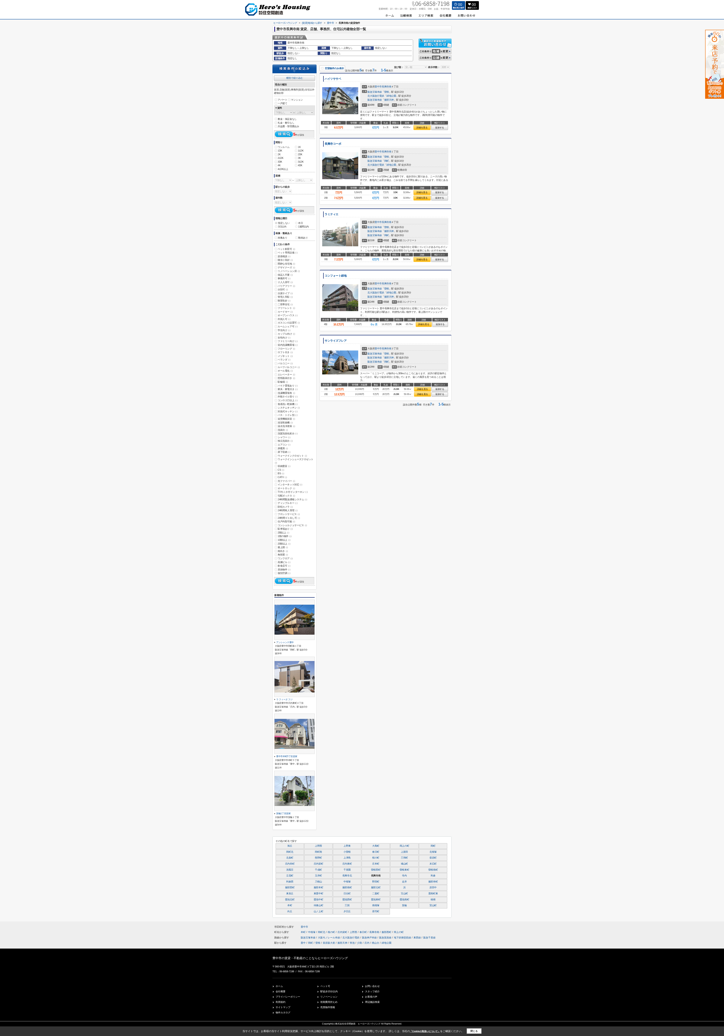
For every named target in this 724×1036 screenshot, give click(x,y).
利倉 (433, 875)
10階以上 (284, 540)
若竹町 (375, 911)
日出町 (347, 893)
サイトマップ (283, 1007)
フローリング (286, 348)
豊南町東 (433, 893)
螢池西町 (347, 899)
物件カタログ (283, 1012)
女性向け (284, 337)
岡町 (386, 160)
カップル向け (286, 333)
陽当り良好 (285, 260)
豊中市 (378, 86)
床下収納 (284, 452)
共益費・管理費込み (288, 126)
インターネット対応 (290, 484)
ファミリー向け (287, 341)
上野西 (318, 846)
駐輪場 (283, 381)
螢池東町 (376, 899)
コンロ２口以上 (287, 400)
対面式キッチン (287, 411)
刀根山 (318, 881)
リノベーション (328, 996)
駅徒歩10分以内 (329, 991)
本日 (300, 223)
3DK (280, 161)
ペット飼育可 (286, 249)
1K (299, 147)
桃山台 (375, 942)
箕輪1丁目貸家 (283, 813)
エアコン (284, 444)
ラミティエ (331, 214)
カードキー (285, 311)
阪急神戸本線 (369, 937)
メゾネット (285, 356)
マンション (297, 99)
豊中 (303, 942)
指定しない (284, 223)
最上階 (283, 547)
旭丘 (289, 846)
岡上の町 (404, 846)
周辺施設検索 (372, 1002)
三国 (347, 905)
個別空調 (284, 573)
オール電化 (285, 370)
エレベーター (286, 374)
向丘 (289, 911)
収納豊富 (284, 466)
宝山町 (404, 893)
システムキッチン (289, 407)
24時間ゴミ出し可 (289, 517)
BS (281, 473)
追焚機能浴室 (286, 418)
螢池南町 (404, 899)
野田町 (375, 881)
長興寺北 (347, 875)
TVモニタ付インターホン (293, 491)
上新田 (404, 852)
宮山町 (433, 905)
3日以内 (282, 226)
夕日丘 (347, 911)
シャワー (284, 437)
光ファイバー (286, 481)
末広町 (433, 863)
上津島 (347, 857)
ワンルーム (284, 147)
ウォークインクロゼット (292, 455)
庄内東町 (347, 863)
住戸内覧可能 (286, 521)
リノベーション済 (289, 271)
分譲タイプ (285, 293)
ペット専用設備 (287, 252)
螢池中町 (318, 899)
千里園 (347, 869)
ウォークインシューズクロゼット (294, 461)
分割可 (283, 289)
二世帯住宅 (285, 304)
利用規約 (280, 1002)
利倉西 (289, 881)
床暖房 (283, 448)
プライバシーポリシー (288, 996)
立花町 (289, 875)
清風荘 (289, 869)
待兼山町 (318, 905)
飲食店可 (284, 565)
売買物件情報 (327, 1007)
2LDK (280, 158)
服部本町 (318, 887)
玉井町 (318, 875)
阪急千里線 (429, 937)
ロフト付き (285, 352)
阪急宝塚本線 (374, 91)
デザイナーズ (286, 267)
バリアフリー (286, 286)
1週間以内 (303, 226)
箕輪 (404, 905)
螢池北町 (290, 899)
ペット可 (325, 986)
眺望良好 (284, 300)
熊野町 (318, 857)
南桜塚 (375, 905)
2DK (300, 154)
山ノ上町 (318, 911)
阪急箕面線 (385, 937)
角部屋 (283, 554)
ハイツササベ (333, 78)
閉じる (474, 1031)
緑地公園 (391, 95)
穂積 (433, 899)
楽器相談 (284, 256)
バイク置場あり (287, 385)
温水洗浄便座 (286, 426)
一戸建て (282, 103)
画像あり (282, 237)
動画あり (303, 237)
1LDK (301, 150)
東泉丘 (289, 893)
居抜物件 (284, 569)
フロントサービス (289, 514)
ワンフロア (285, 558)
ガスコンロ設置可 (289, 322)
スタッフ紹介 (372, 991)
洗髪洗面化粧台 (287, 433)
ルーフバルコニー (289, 367)
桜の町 (375, 857)
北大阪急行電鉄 (375, 95)
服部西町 (290, 887)
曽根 (386, 91)
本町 (289, 905)
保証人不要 (285, 274)
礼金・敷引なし (286, 122)
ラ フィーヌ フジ (284, 699)
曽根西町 (376, 869)
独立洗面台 (285, 440)
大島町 (375, 846)
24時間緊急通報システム (292, 499)
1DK (280, 150)
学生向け (284, 330)
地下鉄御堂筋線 (403, 937)
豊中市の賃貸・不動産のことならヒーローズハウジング (310, 958)
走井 (404, 881)
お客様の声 (371, 996)
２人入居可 (285, 282)
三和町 (404, 857)
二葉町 (375, 893)
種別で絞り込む (294, 78)
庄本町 (375, 863)
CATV (282, 477)
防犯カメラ (285, 506)
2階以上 (283, 532)
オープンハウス (287, 315)
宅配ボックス (286, 495)
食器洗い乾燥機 (287, 404)
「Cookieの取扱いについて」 (425, 1031)
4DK (300, 165)
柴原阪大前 (329, 942)
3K (299, 158)
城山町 (404, 863)
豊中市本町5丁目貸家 (286, 756)
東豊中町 (318, 893)
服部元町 (376, 887)
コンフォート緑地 (336, 275)
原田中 (433, 887)
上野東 (347, 846)
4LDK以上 (283, 169)
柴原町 (433, 857)
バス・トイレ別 (287, 415)
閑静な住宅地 (286, 263)
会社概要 (280, 991)
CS (281, 469)
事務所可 (284, 278)
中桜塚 (347, 881)
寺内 (404, 875)
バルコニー (285, 363)
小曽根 (347, 852)
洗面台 (283, 429)
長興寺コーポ (333, 143)
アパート (282, 99)
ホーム (279, 986)
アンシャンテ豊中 (285, 642)
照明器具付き (286, 378)
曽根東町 (404, 869)
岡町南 (318, 852)
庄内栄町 (318, 863)
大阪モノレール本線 (329, 937)
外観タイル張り (287, 396)
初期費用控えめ (328, 1002)
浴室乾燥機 (285, 422)
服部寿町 (433, 881)
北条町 (289, 857)
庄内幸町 (290, 863)
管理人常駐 (285, 296)
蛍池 (352, 942)
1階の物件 (284, 536)
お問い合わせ (372, 986)
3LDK (301, 161)
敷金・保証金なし (287, 119)
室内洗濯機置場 (287, 345)
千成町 (318, 869)
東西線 (417, 937)
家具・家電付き (287, 389)
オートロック (286, 488)
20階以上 (284, 543)
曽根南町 (433, 869)
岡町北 (289, 852)
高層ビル (284, 562)
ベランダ (284, 359)
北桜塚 (433, 852)
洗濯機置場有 (286, 393)
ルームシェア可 (287, 326)
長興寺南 (386, 86)
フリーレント (286, 308)
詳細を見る (421, 127)
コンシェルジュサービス (292, 525)
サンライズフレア (336, 340)
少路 (359, 942)
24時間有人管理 (288, 510)
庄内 (366, 942)
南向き (283, 551)
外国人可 (284, 319)
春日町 (375, 852)
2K (279, 154)
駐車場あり (285, 528)
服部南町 (347, 887)
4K (279, 165)
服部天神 (389, 99)
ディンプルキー (287, 503)
